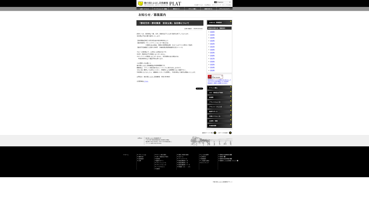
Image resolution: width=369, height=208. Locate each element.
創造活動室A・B (183, 160)
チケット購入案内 (161, 154)
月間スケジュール (214, 116)
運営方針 (141, 156)
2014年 (212, 67)
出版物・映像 (213, 121)
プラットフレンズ (161, 164)
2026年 (212, 32)
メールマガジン (160, 166)
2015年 (212, 64)
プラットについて (224, 9)
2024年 (212, 38)
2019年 (212, 52)
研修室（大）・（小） (184, 166)
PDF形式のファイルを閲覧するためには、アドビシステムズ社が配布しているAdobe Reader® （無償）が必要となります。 (219, 81)
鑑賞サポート (213, 111)
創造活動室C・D (183, 162)
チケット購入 (192, 9)
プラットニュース (214, 102)
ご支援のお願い (205, 160)
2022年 (212, 43)
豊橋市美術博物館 (225, 158)
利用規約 (203, 158)
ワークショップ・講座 (160, 9)
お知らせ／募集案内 (216, 22)
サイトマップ (217, 5)
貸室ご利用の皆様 (183, 154)
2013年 (212, 70)
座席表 (211, 97)
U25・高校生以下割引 (216, 93)
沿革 (140, 160)
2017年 (212, 58)
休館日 (158, 168)
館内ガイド (176, 9)
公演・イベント (144, 9)
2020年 (212, 49)
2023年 (212, 41)
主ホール (180, 156)
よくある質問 (205, 154)
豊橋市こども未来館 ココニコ (228, 160)
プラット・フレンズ (215, 107)
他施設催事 (212, 126)
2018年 (212, 55)
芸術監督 (141, 158)
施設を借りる (208, 9)
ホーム (127, 154)
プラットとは (142, 154)
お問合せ (208, 5)
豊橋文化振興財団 (225, 154)
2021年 (212, 46)
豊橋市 (222, 156)
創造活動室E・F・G (184, 164)
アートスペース (182, 158)
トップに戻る (227, 5)
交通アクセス (199, 5)
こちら (146, 81)
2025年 (212, 35)
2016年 (212, 61)
